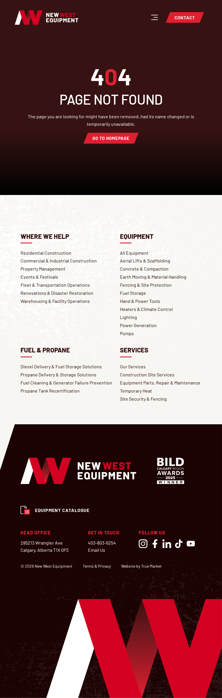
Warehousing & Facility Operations (55, 301)
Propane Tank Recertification (50, 390)
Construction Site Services (147, 374)
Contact (185, 17)
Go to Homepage (111, 138)
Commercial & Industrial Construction (59, 260)
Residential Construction (46, 253)
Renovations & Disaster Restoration (57, 293)
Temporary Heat (136, 390)
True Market (151, 566)
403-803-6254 (102, 542)
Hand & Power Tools (140, 301)
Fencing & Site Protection (146, 285)
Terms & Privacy (97, 566)
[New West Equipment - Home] (46, 17)
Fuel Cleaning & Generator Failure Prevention (66, 382)
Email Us (96, 550)
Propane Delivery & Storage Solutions (58, 374)
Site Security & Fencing (143, 398)
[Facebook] (155, 543)
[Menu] (154, 16)
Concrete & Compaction (144, 268)
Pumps (127, 333)
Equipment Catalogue (62, 510)
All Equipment (134, 253)
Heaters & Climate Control (146, 309)
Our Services (133, 366)
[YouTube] (190, 543)
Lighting (128, 317)
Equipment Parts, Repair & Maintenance (160, 382)
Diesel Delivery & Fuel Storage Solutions (61, 366)
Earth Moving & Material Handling (153, 276)
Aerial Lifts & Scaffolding (145, 260)
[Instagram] (143, 543)
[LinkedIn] (166, 543)
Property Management (43, 268)
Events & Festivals (39, 276)
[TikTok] (178, 543)
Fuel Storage (133, 293)
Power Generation (138, 325)
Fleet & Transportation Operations (55, 285)
